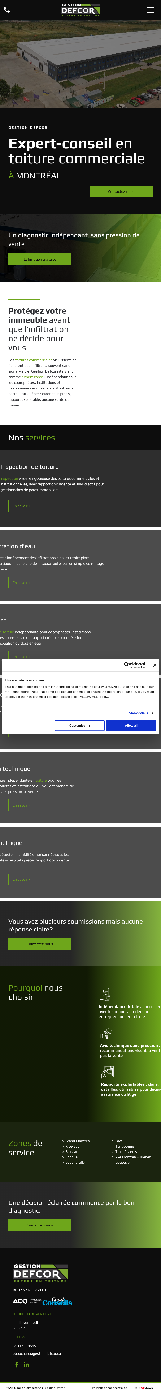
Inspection (9, 478)
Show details (138, 713)
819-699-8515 (24, 1346)
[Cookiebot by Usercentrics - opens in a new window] (127, 665)
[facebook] (17, 1365)
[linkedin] (26, 1365)
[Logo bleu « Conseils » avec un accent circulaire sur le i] (57, 1301)
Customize (77, 725)
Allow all (131, 725)
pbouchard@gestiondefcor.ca (37, 1353)
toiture (41, 780)
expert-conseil (33, 377)
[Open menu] (150, 10)
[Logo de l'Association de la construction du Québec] (27, 1301)
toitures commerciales (33, 360)
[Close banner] (154, 665)
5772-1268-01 (34, 1290)
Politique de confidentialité (109, 1387)
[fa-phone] (6, 12)
